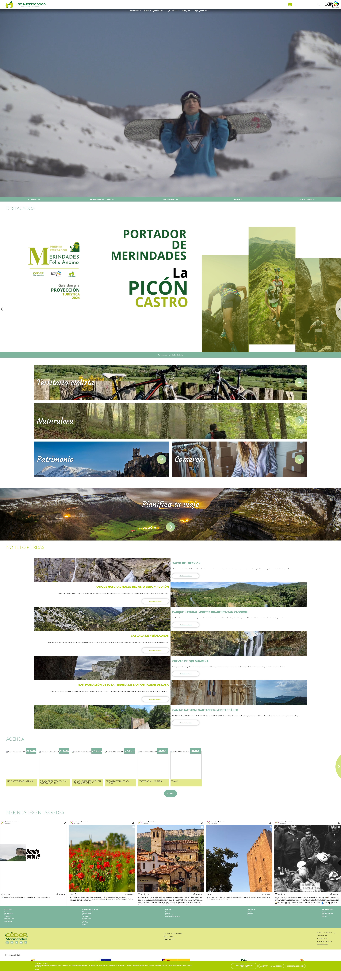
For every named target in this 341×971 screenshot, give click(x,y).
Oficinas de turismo (327, 913)
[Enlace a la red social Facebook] (21, 942)
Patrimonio (7, 916)
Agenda (237, 199)
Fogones (249, 915)
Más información (185, 576)
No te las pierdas (86, 913)
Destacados (32, 199)
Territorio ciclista (86, 918)
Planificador (250, 911)
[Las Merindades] (9, 7)
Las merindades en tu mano (100, 199)
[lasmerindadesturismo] (3, 822)
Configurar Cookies (295, 966)
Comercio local (326, 915)
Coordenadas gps (322, 944)
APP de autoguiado (87, 911)
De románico (85, 923)
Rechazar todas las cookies (244, 966)
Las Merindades (8, 913)
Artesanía (7, 919)
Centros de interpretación (172, 916)
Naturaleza (7, 915)
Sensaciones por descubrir (31, 6)
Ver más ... (170, 793)
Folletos (324, 916)
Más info (37, 969)
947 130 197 (324, 938)
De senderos (85, 916)
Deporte (167, 911)
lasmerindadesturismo (12, 822)
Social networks (305, 199)
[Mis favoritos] (290, 4)
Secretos (7, 911)
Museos (167, 913)
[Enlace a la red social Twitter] (16, 942)
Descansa (250, 913)
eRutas (84, 924)
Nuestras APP (169, 939)
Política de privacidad (173, 933)
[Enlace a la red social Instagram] (7, 942)
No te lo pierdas (169, 199)
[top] (170, 527)
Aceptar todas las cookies (271, 966)
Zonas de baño (169, 915)
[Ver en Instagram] (64, 823)
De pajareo (85, 919)
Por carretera (85, 915)
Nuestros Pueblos (9, 918)
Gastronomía (8, 921)
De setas (84, 921)
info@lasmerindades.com (324, 941)
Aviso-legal (168, 936)
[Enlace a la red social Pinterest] (11, 942)
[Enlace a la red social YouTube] (25, 942)
